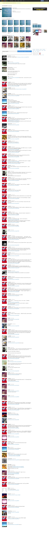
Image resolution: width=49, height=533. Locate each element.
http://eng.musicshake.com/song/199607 (13, 512)
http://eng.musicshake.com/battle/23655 (13, 419)
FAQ (35, 51)
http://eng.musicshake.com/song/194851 (13, 473)
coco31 (9, 171)
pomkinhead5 (10, 458)
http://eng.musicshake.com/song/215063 (13, 315)
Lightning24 (9, 464)
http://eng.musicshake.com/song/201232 (18, 467)
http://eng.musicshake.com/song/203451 (13, 433)
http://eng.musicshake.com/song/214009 (13, 334)
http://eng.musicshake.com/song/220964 (13, 149)
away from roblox (28, 25)
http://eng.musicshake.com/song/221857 (13, 131)
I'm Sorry (9, 41)
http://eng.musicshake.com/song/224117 (13, 113)
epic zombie (21, 32)
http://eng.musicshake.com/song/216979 (13, 255)
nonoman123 (10, 418)
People (18, 0)
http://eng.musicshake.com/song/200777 (13, 484)
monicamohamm (10, 67)
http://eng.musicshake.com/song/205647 (13, 414)
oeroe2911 (9, 82)
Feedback (38, 51)
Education (44, 49)
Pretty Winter (27, 41)
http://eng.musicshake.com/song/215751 (13, 295)
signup (25, 51)
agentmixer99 (10, 123)
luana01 (9, 318)
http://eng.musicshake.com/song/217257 (13, 239)
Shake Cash (34, 50)
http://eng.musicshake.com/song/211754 (15, 361)
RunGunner (9, 270)
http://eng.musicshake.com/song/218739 (13, 219)
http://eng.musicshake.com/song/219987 (13, 198)
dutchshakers (10, 135)
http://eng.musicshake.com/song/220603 (13, 168)
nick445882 (9, 93)
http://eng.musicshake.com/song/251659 (13, 77)
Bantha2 (9, 435)
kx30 (8, 61)
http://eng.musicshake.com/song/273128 (23, 57)
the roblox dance (4, 32)
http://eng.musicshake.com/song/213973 (13, 337)
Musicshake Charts (38, 50)
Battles (21, 0)
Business (41, 49)
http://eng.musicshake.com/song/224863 (13, 103)
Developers (34, 49)
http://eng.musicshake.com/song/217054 (13, 250)
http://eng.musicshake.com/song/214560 (13, 319)
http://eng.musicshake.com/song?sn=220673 (14, 163)
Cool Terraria (21, 41)
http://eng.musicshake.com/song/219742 (13, 203)
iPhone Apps (37, 49)
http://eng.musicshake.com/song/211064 (13, 381)
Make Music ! (12, 0)
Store (23, 0)
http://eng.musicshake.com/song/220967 (13, 152)
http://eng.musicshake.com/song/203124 (13, 444)
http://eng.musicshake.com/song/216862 (13, 263)
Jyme (8, 360)
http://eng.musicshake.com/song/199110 (13, 524)
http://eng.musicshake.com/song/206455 (13, 404)
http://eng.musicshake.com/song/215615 (13, 302)
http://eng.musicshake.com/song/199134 (13, 518)
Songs (15, 0)
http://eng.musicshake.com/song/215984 (13, 291)
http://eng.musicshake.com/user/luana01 (13, 385)
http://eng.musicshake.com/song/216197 (13, 279)
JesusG (9, 241)
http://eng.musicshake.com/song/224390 (13, 108)
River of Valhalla (16, 41)
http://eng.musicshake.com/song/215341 (13, 308)
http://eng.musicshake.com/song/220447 (13, 180)
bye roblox (21, 25)
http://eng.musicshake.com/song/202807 (13, 449)
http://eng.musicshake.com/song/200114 (13, 500)
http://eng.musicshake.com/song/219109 (13, 208)
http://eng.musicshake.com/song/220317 (13, 185)
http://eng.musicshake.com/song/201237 (18, 466)
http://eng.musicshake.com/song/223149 (13, 120)
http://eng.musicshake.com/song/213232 (13, 358)
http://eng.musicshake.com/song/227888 (13, 95)
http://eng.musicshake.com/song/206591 (13, 396)
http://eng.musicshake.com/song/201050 (13, 478)
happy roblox (27, 32)
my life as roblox (16, 32)
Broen (9, 99)
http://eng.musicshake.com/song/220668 (13, 161)
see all (13, 35)
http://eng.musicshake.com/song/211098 (13, 374)
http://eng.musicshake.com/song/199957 (13, 507)
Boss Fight (3, 41)
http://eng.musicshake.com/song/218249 (13, 226)
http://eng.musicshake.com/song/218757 (13, 222)
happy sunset (10, 25)
